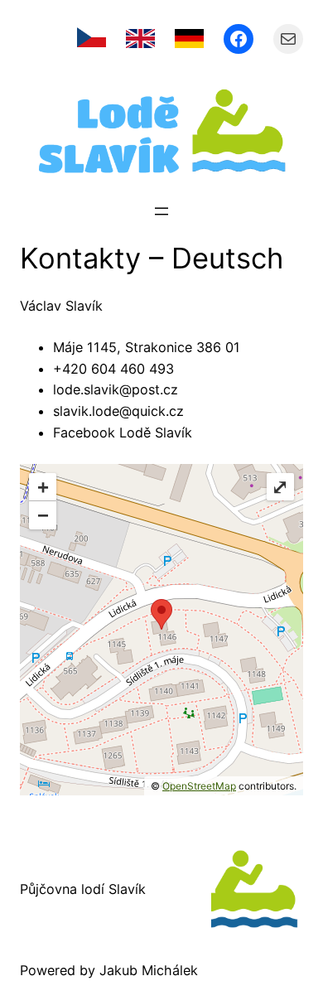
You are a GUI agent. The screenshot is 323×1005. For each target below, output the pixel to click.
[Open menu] (161, 211)
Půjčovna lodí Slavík (83, 889)
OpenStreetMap (199, 786)
